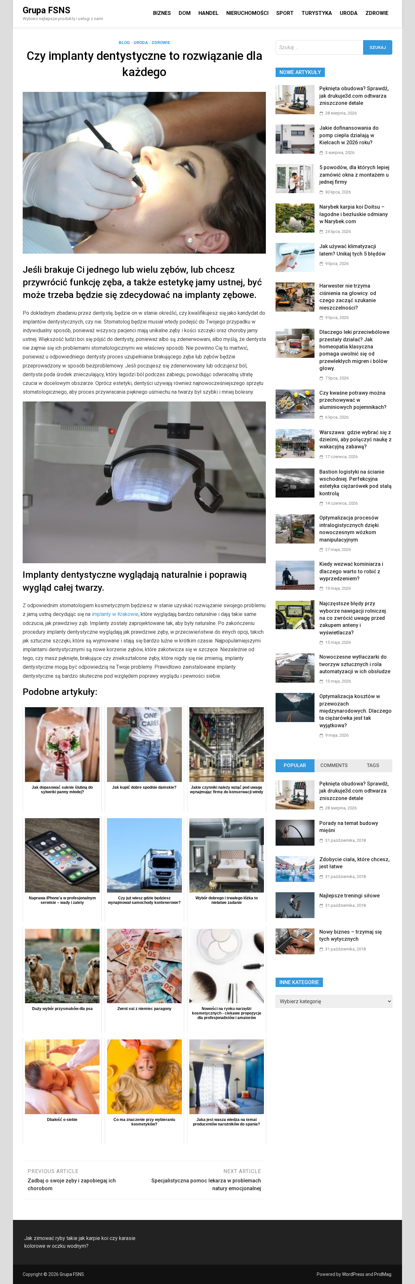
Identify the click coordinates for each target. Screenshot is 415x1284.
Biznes (162, 13)
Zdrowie (376, 13)
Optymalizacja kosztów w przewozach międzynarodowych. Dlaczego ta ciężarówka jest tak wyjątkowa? (355, 711)
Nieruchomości (247, 13)
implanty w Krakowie (115, 614)
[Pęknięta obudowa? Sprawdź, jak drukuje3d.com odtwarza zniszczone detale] (295, 112)
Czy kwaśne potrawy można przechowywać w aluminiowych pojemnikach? (352, 400)
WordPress (353, 1274)
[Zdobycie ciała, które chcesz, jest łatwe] (295, 880)
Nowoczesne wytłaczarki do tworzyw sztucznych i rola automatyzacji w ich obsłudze (354, 664)
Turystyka (317, 13)
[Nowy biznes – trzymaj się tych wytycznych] (295, 952)
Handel (208, 13)
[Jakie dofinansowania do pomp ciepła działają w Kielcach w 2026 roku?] (295, 152)
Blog (124, 42)
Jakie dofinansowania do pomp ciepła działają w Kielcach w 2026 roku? (349, 135)
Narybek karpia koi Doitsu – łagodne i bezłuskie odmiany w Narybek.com (353, 214)
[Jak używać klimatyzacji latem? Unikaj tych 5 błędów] (295, 270)
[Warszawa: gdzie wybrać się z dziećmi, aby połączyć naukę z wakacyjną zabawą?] (295, 456)
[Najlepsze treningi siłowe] (295, 916)
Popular (295, 765)
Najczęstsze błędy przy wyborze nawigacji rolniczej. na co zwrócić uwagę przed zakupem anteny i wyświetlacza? (353, 618)
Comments (334, 765)
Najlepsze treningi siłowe (349, 896)
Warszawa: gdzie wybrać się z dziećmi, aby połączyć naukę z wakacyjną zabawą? (355, 439)
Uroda (349, 13)
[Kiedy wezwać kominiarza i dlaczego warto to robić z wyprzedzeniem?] (295, 588)
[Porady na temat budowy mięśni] (295, 844)
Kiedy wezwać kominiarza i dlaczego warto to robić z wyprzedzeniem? (351, 571)
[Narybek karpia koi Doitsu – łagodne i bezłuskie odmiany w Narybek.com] (295, 231)
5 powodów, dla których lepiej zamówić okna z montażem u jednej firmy (354, 174)
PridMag (382, 1274)
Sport (285, 13)
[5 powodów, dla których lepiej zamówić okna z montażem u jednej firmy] (295, 191)
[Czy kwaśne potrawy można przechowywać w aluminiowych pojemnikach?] (295, 417)
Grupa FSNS (46, 10)
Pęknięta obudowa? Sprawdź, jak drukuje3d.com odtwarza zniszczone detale (354, 95)
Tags (373, 765)
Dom (185, 13)
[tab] (295, 765)
